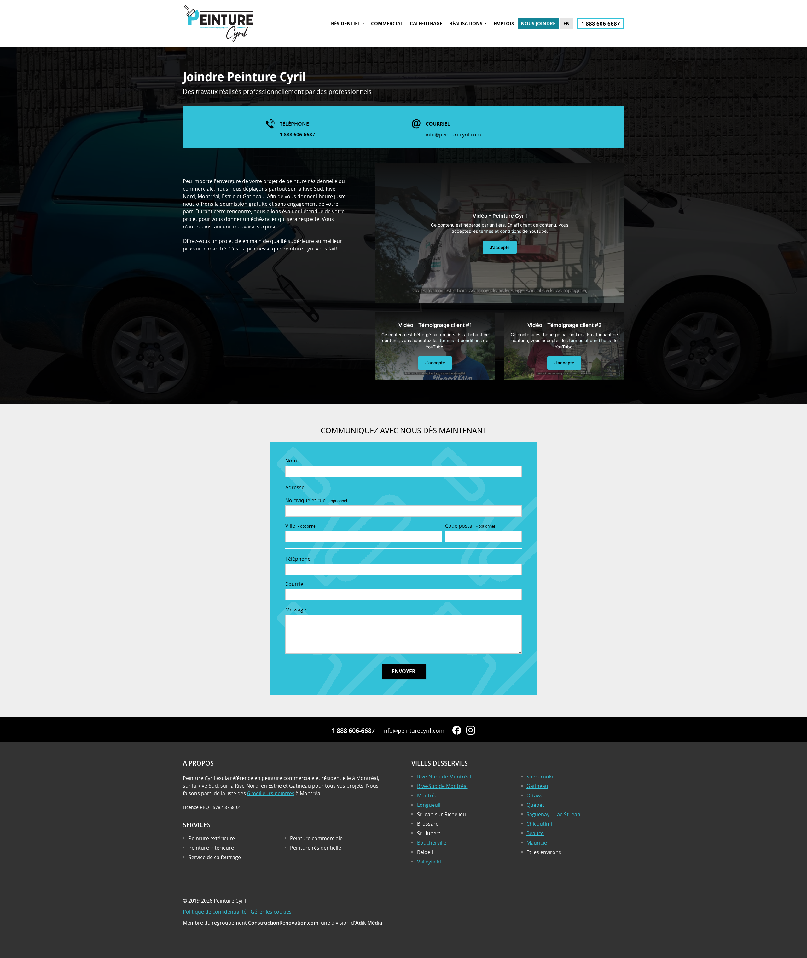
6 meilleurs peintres (270, 793)
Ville (300, 525)
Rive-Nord (444, 776)
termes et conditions (500, 231)
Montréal (428, 795)
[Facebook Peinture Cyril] (457, 730)
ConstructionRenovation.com (283, 922)
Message (295, 609)
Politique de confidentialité (215, 911)
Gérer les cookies (271, 911)
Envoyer (403, 671)
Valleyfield (429, 861)
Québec (535, 804)
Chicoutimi (539, 823)
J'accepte (500, 247)
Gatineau (537, 786)
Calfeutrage (426, 23)
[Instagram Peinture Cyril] (470, 730)
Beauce (535, 833)
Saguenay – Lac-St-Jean (553, 814)
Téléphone (298, 558)
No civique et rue (316, 500)
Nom (291, 460)
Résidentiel (345, 23)
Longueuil (428, 804)
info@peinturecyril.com (453, 134)
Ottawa (534, 795)
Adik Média (368, 922)
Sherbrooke (540, 776)
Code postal (470, 525)
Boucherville (431, 842)
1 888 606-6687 (600, 23)
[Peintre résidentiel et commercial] (218, 42)
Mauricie (536, 842)
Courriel (295, 584)
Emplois (504, 23)
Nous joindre (538, 23)
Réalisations (465, 23)
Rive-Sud (442, 786)
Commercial (387, 23)
